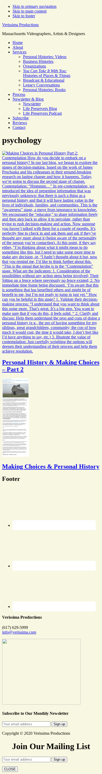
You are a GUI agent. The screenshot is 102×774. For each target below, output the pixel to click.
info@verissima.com (19, 632)
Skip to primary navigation (34, 6)
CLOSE (10, 769)
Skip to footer (24, 16)
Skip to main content (30, 11)
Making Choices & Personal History (50, 466)
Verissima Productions (20, 25)
